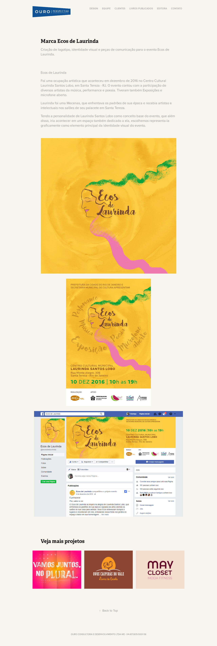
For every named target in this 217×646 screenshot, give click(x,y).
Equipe (106, 8)
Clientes (120, 8)
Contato (176, 8)
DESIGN (94, 8)
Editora (162, 8)
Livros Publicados (141, 8)
